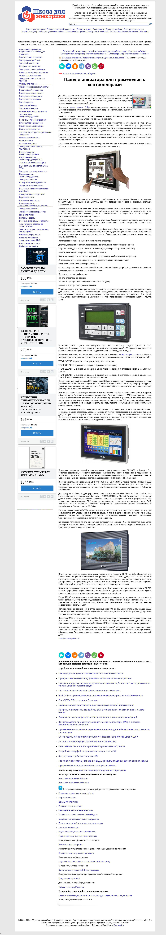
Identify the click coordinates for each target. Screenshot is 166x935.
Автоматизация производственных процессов (103, 58)
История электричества (29, 66)
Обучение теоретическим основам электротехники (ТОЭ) (84, 862)
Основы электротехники (30, 75)
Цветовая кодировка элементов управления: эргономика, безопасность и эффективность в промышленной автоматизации (104, 684)
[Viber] (88, 66)
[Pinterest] (101, 66)
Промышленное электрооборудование (29, 175)
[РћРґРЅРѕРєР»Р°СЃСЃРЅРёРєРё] (75, 66)
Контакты (144, 32)
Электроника (98, 29)
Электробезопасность (29, 63)
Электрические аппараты (72, 54)
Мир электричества (67, 798)
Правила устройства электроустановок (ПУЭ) (30, 239)
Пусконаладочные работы (31, 123)
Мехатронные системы (29, 137)
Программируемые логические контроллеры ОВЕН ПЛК (87, 765)
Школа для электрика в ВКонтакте (74, 783)
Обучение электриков (75, 32)
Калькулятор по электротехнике (124, 32)
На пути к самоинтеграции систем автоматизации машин (87, 741)
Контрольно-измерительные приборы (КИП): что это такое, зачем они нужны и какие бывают (101, 711)
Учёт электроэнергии (28, 108)
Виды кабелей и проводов (31, 90)
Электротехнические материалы (33, 87)
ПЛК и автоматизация (68, 827)
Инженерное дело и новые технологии (76, 810)
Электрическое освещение (136, 54)
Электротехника (84, 29)
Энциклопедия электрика (30, 57)
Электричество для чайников (32, 69)
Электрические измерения (31, 93)
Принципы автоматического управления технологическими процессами (95, 678)
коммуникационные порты (131, 355)
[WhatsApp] (95, 66)
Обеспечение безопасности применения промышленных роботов (92, 746)
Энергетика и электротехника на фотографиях (33, 230)
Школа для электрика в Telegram (79, 73)
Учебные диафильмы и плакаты (33, 221)
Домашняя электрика (68, 802)
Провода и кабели (114, 29)
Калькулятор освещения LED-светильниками (79, 870)
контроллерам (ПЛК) (79, 107)
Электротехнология (28, 180)
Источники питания (28, 144)
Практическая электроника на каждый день (78, 815)
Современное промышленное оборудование (79, 819)
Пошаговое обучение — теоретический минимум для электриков (32, 51)
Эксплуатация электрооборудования (110, 51)
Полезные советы (27, 218)
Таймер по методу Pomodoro (71, 887)
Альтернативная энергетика (31, 194)
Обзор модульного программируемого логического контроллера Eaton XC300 (98, 737)
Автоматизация (29, 32)
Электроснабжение (138, 51)
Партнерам (25, 284)
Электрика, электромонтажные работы (76, 793)
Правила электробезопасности (61, 29)
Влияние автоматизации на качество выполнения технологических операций (98, 717)
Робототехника (26, 140)
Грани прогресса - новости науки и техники (78, 836)
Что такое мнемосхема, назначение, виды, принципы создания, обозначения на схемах (103, 761)
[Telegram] (82, 66)
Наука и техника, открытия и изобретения (77, 832)
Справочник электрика (29, 243)
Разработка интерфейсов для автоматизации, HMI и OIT (87, 751)
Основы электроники (28, 84)
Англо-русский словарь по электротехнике (31, 225)
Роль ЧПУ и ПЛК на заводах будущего (78, 700)
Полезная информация (29, 235)
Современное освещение (70, 806)
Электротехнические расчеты (32, 212)
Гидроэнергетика (26, 197)
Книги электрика (26, 215)
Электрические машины (96, 54)
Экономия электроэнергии (31, 186)
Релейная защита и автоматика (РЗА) (33, 167)
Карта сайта (119, 925)
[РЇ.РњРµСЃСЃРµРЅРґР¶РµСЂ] (62, 66)
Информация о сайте (28, 246)
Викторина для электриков (71, 845)
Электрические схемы (134, 29)
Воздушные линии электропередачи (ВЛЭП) (30, 158)
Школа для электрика (35, 29)
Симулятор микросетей (69, 879)
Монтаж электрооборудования (33, 111)
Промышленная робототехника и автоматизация (81, 823)
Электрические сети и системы (33, 171)
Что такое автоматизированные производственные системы (89, 690)
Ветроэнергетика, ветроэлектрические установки (33, 204)
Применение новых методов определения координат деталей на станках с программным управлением (103, 730)
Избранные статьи (84, 51)
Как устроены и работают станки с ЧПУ (78, 756)
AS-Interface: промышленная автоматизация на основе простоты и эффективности (101, 695)
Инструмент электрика (29, 129)
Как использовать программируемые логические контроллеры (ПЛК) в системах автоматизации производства (99, 723)
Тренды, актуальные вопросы (50, 32)
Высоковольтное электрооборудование (29, 153)
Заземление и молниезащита (32, 163)
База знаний (68, 51)
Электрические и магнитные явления (32, 80)
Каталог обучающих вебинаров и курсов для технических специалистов (95, 895)
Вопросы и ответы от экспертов (33, 72)
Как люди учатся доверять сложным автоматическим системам (91, 673)
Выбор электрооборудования (32, 183)
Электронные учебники (97, 32)
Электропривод (116, 54)
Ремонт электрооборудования (32, 120)
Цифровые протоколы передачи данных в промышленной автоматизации (96, 705)
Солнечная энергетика (29, 200)
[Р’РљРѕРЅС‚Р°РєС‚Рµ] (68, 66)
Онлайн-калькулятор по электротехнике (76, 853)
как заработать (25, 286)
